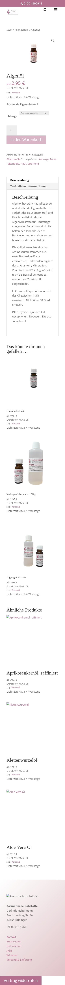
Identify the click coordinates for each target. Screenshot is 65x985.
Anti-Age (43, 159)
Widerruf (12, 955)
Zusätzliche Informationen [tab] (28, 186)
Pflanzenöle (22, 29)
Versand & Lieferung (19, 959)
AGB (9, 950)
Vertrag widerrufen (21, 980)
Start (9, 29)
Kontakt (11, 937)
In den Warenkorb (26, 139)
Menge (12, 116)
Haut (23, 163)
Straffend (33, 163)
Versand (16, 92)
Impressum (13, 941)
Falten (53, 159)
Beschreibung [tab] (19, 180)
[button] (52, 40)
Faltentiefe (12, 163)
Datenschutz (14, 946)
